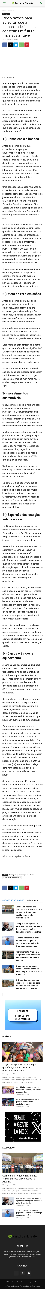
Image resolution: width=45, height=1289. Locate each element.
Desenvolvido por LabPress (30, 1282)
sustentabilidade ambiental (12, 877)
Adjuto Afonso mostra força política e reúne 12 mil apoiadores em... (27, 1101)
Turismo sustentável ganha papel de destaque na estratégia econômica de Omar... (29, 1212)
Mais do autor (32, 900)
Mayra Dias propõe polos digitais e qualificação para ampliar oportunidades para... (21, 1067)
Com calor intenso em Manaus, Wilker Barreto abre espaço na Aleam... (19, 1178)
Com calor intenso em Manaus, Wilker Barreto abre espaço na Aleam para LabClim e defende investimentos (29, 912)
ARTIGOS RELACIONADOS (13, 900)
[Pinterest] (26, 44)
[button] (4, 3)
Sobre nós (15, 1282)
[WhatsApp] (21, 44)
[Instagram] (22, 1273)
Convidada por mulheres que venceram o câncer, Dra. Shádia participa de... (28, 1089)
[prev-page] (3, 994)
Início (4, 10)
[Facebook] (4, 44)
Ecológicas (11, 10)
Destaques (12, 875)
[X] (10, 44)
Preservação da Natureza (26, 875)
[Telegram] (15, 44)
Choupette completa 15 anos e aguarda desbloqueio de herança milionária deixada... (29, 1200)
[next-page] (7, 994)
